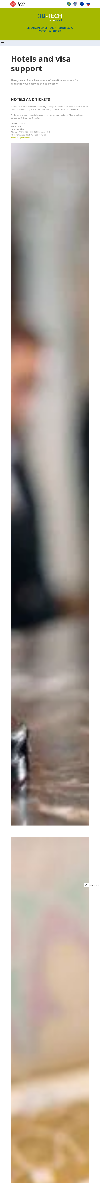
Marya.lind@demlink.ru (20, 137)
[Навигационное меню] (2, 43)
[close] (98, 885)
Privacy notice (93, 885)
